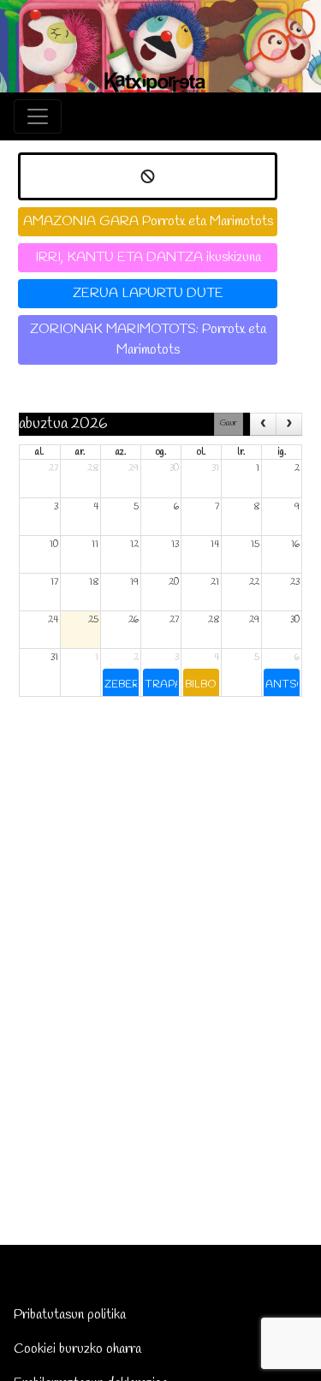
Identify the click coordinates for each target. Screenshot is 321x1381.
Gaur (228, 423)
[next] (289, 424)
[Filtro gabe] (147, 176)
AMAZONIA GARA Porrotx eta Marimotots (148, 221)
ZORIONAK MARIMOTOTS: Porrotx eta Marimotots (148, 339)
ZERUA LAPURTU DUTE (148, 293)
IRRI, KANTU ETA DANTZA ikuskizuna (148, 257)
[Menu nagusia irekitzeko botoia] (38, 116)
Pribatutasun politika (70, 1315)
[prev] (263, 424)
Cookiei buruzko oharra (77, 1349)
